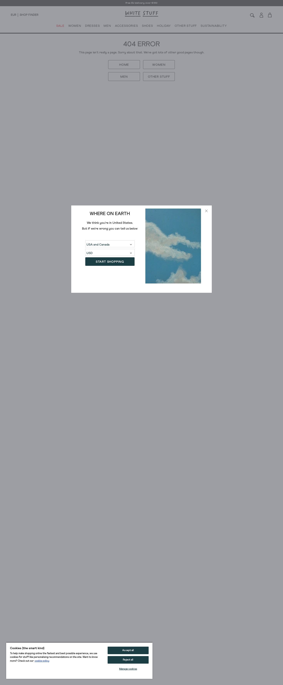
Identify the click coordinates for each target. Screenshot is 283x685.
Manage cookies (128, 669)
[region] (79, 660)
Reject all (128, 660)
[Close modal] (206, 211)
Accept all (128, 650)
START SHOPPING (110, 261)
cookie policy (42, 661)
